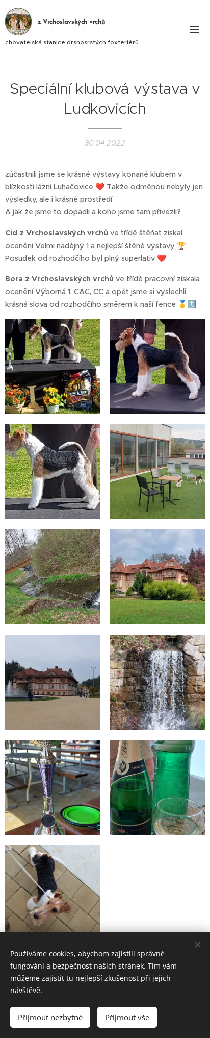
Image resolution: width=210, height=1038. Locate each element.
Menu (195, 29)
